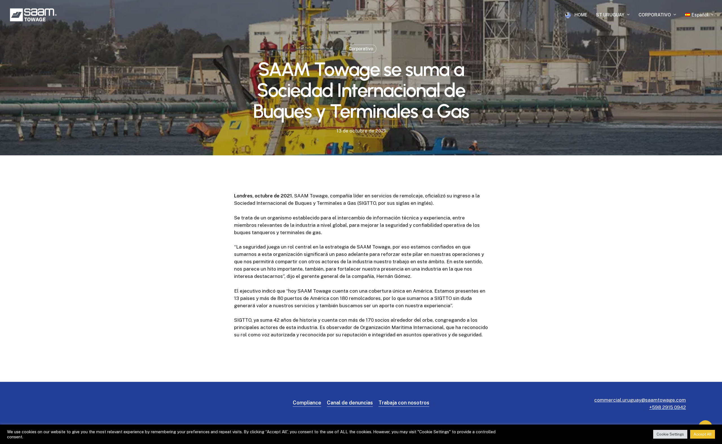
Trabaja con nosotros (403, 403)
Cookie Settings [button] (670, 434)
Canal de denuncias (350, 403)
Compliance (307, 403)
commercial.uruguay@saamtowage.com (640, 400)
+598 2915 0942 (667, 407)
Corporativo (361, 48)
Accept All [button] (703, 434)
